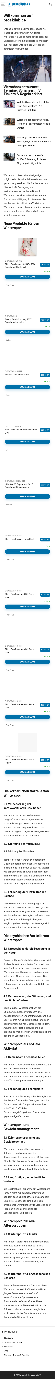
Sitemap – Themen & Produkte (16, 1355)
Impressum (8, 1346)
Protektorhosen (13, 426)
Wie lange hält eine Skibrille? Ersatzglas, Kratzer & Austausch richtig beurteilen (34, 141)
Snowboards (11, 316)
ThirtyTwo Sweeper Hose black (19, 539)
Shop (6, 1351)
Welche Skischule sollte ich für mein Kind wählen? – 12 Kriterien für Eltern (33, 106)
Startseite (8, 1338)
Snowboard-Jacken (13, 371)
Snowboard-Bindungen (15, 481)
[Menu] (3, 4)
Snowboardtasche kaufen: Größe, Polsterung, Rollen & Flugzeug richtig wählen (31, 159)
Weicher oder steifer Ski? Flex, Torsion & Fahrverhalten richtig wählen (33, 123)
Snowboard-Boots (13, 261)
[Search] (50, 4)
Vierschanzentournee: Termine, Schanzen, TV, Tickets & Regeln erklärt (23, 90)
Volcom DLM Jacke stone (17, 374)
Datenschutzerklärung (13, 1342)
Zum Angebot (27, 276)
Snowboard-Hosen (13, 536)
